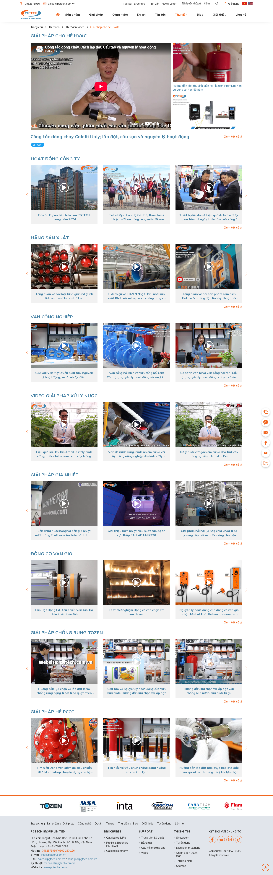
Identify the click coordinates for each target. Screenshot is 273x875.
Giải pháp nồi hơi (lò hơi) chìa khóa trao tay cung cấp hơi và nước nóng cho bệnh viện (136, 533)
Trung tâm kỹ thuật (152, 837)
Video (144, 852)
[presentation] (246, 194)
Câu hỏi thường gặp (153, 847)
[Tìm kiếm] (216, 3)
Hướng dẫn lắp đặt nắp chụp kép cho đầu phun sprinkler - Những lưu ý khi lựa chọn (136, 770)
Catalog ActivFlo (116, 837)
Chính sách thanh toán (186, 854)
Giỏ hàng (233, 3)
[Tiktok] (238, 839)
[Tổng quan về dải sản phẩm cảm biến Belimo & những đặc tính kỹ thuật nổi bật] (136, 266)
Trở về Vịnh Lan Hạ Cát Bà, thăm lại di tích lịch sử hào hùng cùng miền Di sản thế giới (64, 217)
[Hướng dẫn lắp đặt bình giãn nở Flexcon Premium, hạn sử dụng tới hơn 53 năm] (207, 62)
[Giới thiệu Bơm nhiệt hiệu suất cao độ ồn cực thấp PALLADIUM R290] (64, 503)
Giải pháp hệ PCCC (52, 711)
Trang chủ (37, 27)
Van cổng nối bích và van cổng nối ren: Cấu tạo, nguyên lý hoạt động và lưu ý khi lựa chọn (64, 375)
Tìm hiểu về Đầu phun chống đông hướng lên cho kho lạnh (64, 770)
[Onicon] (142, 806)
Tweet (39, 145)
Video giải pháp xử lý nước (64, 395)
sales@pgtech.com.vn (61, 3)
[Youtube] (221, 839)
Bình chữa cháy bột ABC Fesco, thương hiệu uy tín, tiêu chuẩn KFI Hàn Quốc (209, 770)
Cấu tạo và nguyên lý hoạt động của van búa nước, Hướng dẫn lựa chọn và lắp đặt (64, 691)
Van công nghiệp (52, 317)
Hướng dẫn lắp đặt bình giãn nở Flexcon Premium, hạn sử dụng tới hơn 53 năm (207, 87)
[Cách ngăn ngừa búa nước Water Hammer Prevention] (209, 661)
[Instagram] (230, 839)
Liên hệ (241, 14)
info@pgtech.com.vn (53, 854)
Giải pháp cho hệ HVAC (104, 27)
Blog (200, 14)
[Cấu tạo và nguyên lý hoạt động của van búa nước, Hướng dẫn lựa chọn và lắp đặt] (64, 661)
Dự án (141, 14)
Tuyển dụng (164, 823)
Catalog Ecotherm (117, 850)
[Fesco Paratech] (179, 806)
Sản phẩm (72, 14)
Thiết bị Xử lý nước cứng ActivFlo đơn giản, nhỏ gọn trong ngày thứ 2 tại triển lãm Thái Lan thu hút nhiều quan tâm (209, 217)
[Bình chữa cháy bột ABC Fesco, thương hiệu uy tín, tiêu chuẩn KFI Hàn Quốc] (209, 740)
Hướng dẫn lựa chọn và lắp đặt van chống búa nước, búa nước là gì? (136, 691)
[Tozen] (30, 806)
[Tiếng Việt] (244, 3)
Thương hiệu (184, 860)
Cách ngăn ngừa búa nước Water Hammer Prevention (209, 691)
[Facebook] (212, 839)
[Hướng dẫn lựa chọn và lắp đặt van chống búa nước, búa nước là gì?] (136, 661)
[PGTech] (31, 14)
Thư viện (181, 14)
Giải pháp (96, 14)
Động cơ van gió (51, 553)
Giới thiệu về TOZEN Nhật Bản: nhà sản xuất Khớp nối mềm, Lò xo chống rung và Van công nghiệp (64, 296)
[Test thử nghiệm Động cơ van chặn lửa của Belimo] (64, 582)
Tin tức (160, 14)
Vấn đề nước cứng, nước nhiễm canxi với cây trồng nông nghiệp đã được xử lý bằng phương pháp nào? (64, 454)
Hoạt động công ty (55, 159)
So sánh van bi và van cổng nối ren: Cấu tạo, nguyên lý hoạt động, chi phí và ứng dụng (136, 375)
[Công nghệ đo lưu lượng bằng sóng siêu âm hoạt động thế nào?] (207, 114)
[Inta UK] (105, 806)
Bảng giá (146, 842)
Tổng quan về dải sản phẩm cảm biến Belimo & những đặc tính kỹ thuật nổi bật (136, 296)
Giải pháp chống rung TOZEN (67, 632)
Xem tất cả (231, 136)
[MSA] (68, 806)
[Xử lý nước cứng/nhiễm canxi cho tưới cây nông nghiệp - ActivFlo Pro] (136, 424)
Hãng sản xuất (50, 237)
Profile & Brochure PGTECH (117, 844)
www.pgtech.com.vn (56, 867)
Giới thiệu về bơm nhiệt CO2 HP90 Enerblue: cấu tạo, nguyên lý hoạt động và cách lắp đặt (209, 533)
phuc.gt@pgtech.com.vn (82, 859)
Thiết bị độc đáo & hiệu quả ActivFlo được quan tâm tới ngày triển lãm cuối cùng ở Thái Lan (136, 217)
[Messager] (265, 422)
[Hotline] (265, 412)
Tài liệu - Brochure (134, 3)
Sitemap (181, 865)
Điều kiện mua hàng (188, 847)
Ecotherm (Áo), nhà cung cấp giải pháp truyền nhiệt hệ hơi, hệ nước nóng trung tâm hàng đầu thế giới (209, 296)
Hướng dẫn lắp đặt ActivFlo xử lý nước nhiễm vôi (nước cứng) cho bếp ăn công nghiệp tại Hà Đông (209, 454)
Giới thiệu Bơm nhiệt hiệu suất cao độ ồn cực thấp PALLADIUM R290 (64, 533)
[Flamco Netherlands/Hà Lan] (216, 806)
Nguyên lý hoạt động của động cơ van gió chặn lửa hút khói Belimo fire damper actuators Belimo (136, 612)
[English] (250, 3)
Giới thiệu (219, 14)
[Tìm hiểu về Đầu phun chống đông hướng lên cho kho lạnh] (64, 740)
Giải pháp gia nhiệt (54, 475)
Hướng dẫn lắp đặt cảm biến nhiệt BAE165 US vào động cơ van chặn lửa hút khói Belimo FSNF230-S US (209, 612)
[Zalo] (265, 463)
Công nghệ (120, 14)
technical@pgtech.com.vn (59, 863)
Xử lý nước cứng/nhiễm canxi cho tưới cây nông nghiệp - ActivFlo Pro (136, 454)
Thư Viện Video (75, 27)
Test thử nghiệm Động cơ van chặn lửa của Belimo (64, 612)
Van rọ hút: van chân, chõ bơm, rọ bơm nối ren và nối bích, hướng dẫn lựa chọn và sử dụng (209, 375)
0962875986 (32, 3)
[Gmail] (265, 432)
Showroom (182, 837)
